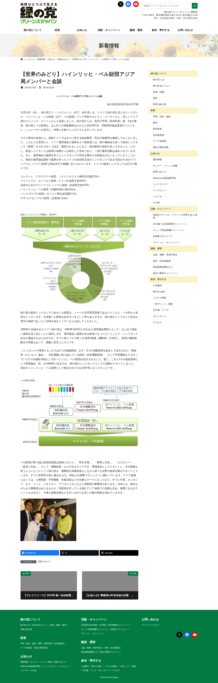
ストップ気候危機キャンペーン (168, 230)
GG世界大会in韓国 (89, 625)
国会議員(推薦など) (162, 267)
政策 (153, 110)
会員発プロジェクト (163, 236)
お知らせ (155, 153)
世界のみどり (44, 561)
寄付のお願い (159, 291)
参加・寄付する (158, 279)
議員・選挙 (156, 248)
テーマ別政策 (159, 141)
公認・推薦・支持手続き (165, 254)
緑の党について (158, 73)
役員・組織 (158, 92)
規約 (155, 98)
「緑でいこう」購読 (163, 304)
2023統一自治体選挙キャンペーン (170, 224)
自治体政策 (158, 135)
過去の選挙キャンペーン (165, 273)
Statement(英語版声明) (164, 178)
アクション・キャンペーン (166, 242)
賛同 (155, 122)
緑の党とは (158, 79)
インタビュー (159, 190)
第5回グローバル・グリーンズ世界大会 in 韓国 (175, 216)
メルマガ (157, 196)
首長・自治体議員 (162, 261)
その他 (156, 202)
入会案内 (157, 285)
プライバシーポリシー (151, 625)
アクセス (157, 322)
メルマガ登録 (159, 297)
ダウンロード (159, 316)
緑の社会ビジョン (162, 85)
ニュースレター (161, 184)
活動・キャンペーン (161, 208)
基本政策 (157, 128)
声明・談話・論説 (162, 116)
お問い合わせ (150, 619)
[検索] (195, 6)
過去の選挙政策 (161, 147)
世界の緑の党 (159, 104)
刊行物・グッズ (161, 310)
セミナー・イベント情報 (165, 165)
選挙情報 (157, 159)
